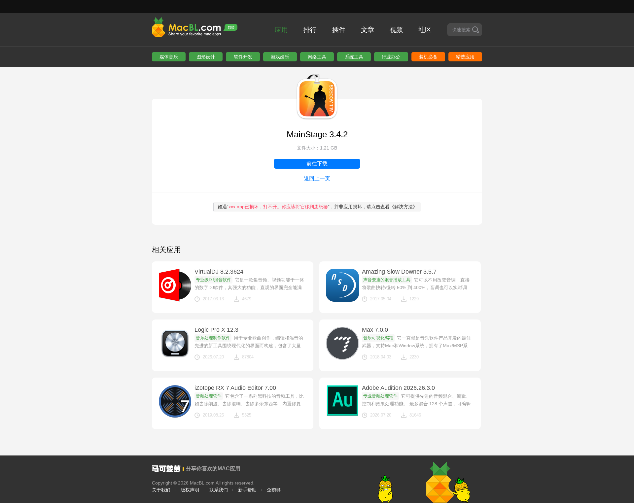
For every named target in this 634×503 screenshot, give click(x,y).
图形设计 (205, 56)
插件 (338, 29)
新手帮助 (247, 489)
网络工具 (317, 56)
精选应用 (465, 56)
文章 (367, 29)
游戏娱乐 (280, 56)
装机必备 (428, 56)
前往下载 (317, 163)
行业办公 (391, 56)
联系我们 (218, 489)
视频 (396, 29)
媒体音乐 (168, 56)
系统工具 (354, 56)
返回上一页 (317, 178)
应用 (281, 29)
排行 (310, 29)
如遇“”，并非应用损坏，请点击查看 (317, 206)
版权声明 (190, 489)
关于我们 (161, 489)
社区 (425, 29)
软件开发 (243, 56)
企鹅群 (274, 489)
